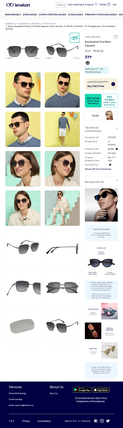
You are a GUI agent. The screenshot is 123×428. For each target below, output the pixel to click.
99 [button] (89, 57)
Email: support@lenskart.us (21, 405)
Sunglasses (75, 14)
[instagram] (102, 421)
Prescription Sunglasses (101, 14)
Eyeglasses (30, 14)
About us (54, 393)
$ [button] (86, 57)
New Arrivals (13, 14)
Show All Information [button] (98, 169)
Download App (15, 399)
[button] (23, 50)
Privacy (26, 420)
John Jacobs (49, 23)
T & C (11, 420)
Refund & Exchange (17, 393)
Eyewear (9, 23)
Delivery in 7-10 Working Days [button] (94, 70)
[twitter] (108, 421)
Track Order (73, 4)
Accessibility (44, 420)
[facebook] (96, 421)
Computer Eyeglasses (52, 14)
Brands (36, 23)
